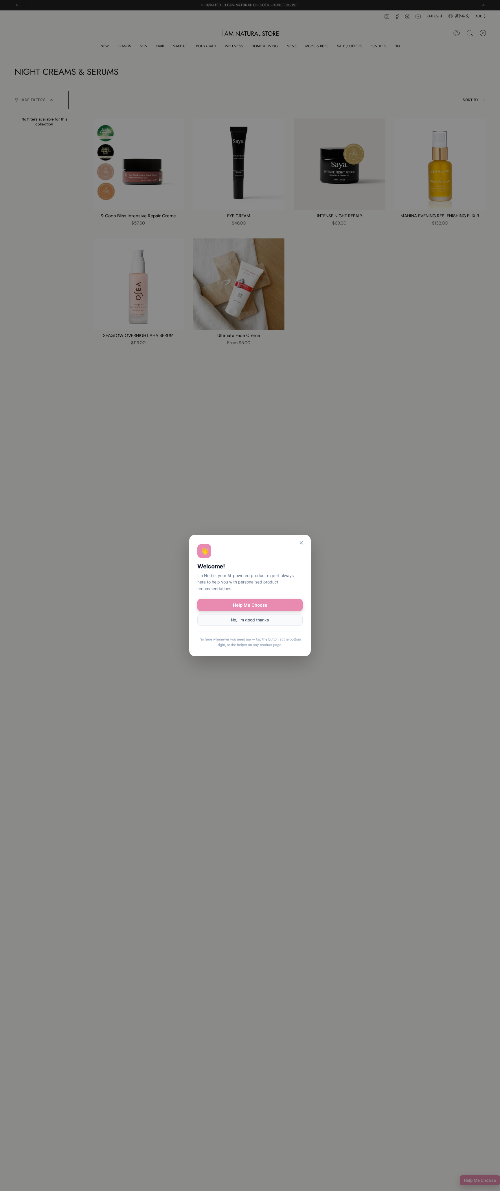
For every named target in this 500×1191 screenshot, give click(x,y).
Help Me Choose (250, 605)
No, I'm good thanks (250, 619)
